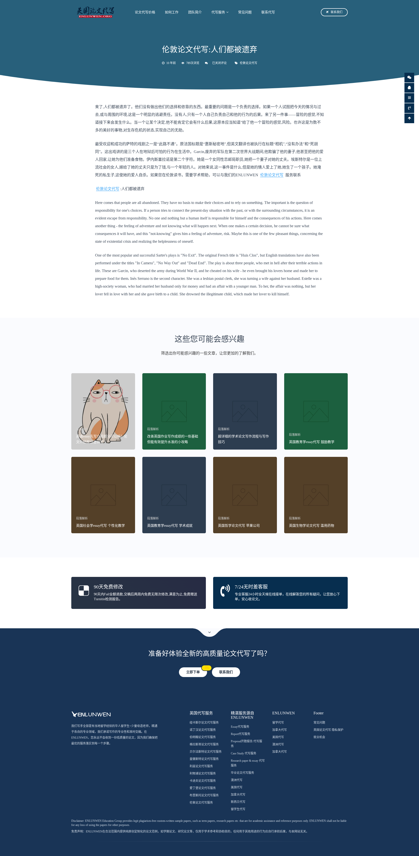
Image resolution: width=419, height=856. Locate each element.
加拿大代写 (238, 794)
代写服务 (218, 12)
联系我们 (336, 12)
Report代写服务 (240, 734)
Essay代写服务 (240, 726)
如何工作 (171, 12)
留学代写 (278, 722)
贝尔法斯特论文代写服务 (206, 751)
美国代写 (236, 787)
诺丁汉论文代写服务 (203, 730)
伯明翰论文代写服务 (203, 737)
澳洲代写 (236, 780)
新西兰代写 (238, 802)
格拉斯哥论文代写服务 (204, 744)
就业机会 (319, 737)
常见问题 (245, 12)
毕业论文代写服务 (242, 773)
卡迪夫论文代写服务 (203, 781)
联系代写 (268, 12)
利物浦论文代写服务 (203, 773)
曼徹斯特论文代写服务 (204, 759)
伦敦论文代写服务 (201, 802)
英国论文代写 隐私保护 (328, 730)
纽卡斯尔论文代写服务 (204, 722)
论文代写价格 (145, 12)
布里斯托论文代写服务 (204, 795)
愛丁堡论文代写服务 (203, 788)
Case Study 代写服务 (243, 753)
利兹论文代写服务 (201, 766)
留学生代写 (238, 809)
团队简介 (195, 12)
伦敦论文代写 (248, 63)
